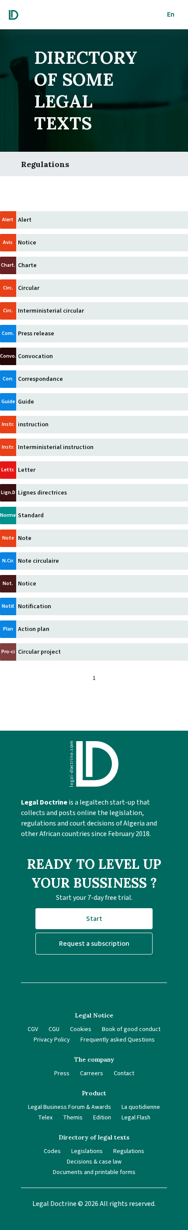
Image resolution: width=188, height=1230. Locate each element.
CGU (54, 1029)
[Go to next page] (111, 678)
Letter (26, 470)
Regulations (128, 1151)
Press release (36, 333)
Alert (24, 220)
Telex (45, 1117)
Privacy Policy (52, 1039)
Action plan (33, 629)
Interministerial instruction (56, 447)
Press (62, 1073)
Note (24, 538)
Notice (27, 242)
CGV (33, 1029)
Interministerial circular (51, 311)
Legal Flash (136, 1117)
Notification (34, 606)
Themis (73, 1117)
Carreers (91, 1073)
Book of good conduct (131, 1029)
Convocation (35, 356)
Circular (28, 288)
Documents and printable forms (94, 1172)
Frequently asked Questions (117, 1039)
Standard (31, 515)
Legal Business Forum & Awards (69, 1107)
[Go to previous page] (77, 678)
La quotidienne (141, 1107)
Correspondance (40, 379)
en (170, 14)
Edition (102, 1117)
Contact (124, 1073)
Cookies (80, 1029)
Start (94, 918)
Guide (26, 401)
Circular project (39, 652)
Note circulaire (38, 561)
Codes (52, 1151)
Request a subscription (94, 943)
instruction (33, 424)
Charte (27, 265)
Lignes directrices (42, 492)
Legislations (87, 1151)
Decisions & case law (94, 1161)
